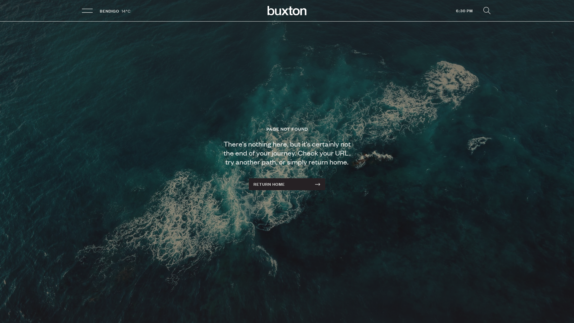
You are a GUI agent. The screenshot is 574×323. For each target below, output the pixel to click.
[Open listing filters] (486, 10)
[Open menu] (87, 10)
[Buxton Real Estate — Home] (287, 11)
